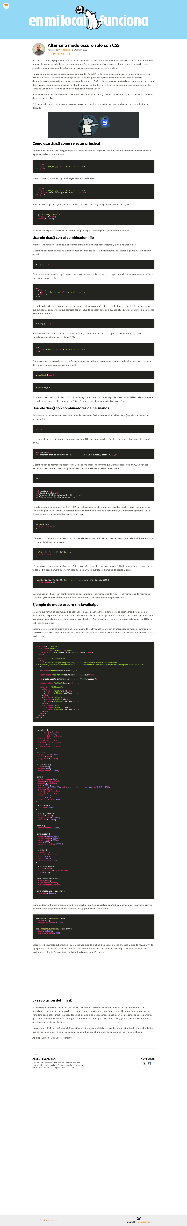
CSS (55, 54)
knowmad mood (144, 1222)
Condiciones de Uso (48, 1220)
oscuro (66, 54)
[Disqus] (93, 1108)
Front (50, 54)
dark (60, 54)
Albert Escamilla (65, 50)
